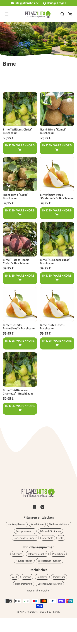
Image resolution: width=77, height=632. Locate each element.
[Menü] (7, 14)
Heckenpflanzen (16, 524)
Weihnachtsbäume (59, 524)
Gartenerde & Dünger (25, 538)
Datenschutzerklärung (50, 583)
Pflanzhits (32, 612)
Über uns (17, 554)
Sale (61, 538)
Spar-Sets (47, 538)
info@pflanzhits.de (27, 3)
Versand (27, 577)
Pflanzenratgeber (37, 554)
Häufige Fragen (56, 3)
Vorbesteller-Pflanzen (49, 560)
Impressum (59, 577)
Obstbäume (37, 524)
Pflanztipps (58, 554)
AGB (14, 577)
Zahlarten (42, 577)
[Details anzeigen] (20, 109)
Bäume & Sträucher (50, 531)
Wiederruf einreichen (38, 590)
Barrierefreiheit (23, 583)
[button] (62, 14)
